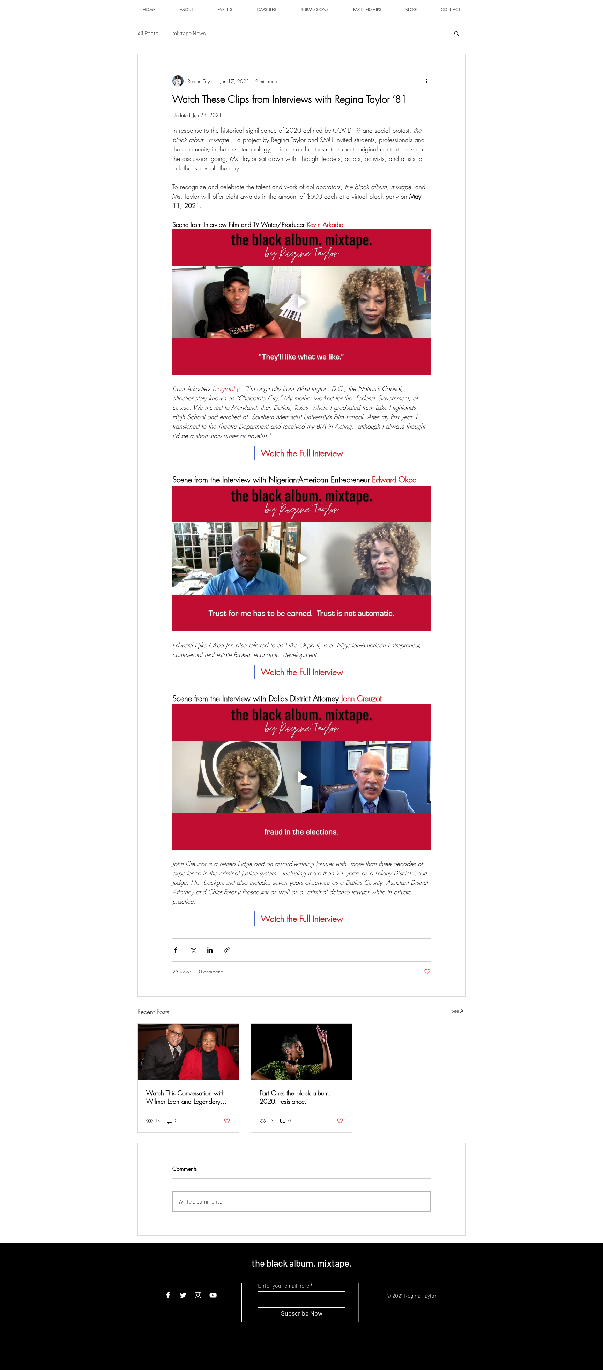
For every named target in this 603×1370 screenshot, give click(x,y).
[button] (456, 33)
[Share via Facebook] (175, 950)
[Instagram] (198, 1295)
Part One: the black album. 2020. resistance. (295, 1097)
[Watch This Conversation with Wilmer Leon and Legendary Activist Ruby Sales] (188, 1052)
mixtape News (189, 33)
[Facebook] (168, 1295)
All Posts (147, 33)
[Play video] (301, 302)
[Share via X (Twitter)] (192, 950)
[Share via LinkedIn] (210, 950)
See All (458, 1010)
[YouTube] (213, 1295)
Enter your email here (283, 1285)
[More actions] (426, 81)
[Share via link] (227, 950)
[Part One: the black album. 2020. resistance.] (301, 1052)
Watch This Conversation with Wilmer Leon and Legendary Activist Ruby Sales (185, 1097)
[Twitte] (183, 1295)
